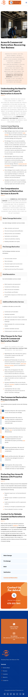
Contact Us (5, 680)
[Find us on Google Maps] (4, 694)
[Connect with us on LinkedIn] (14, 694)
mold (24, 440)
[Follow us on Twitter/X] (8, 694)
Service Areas (6, 667)
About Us (5, 677)
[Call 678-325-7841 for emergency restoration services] (14, 595)
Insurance (5, 674)
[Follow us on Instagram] (17, 694)
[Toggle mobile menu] (26, 2)
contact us (15, 525)
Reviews (5, 671)
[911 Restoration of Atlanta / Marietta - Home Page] (3, 2)
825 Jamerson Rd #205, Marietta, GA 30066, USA (14, 638)
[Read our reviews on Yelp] (20, 694)
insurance (11, 384)
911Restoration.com (19, 690)
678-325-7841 (14, 603)
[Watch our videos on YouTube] (23, 694)
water (10, 430)
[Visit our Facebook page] (11, 694)
